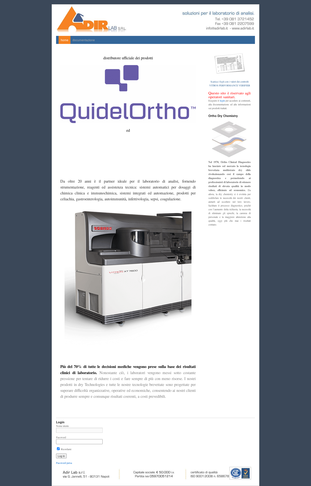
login (222, 100)
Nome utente (62, 426)
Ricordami (65, 449)
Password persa (64, 462)
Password (61, 437)
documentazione (84, 40)
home (64, 40)
